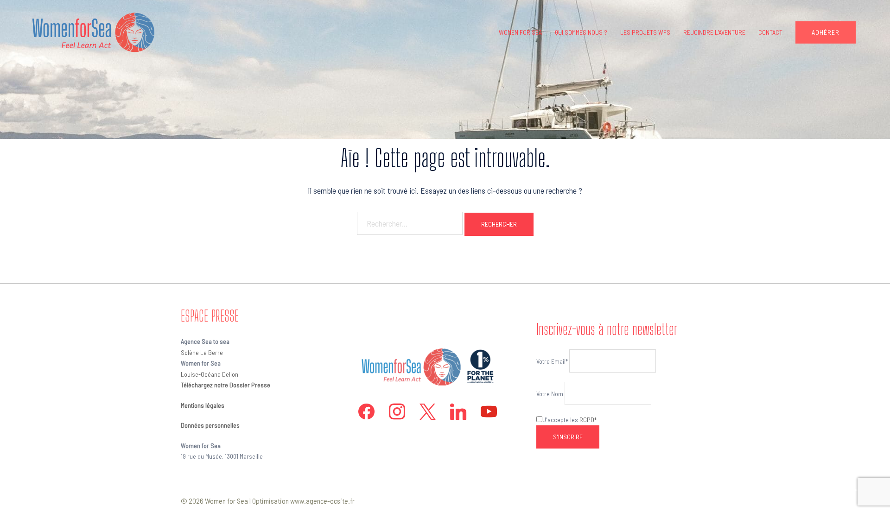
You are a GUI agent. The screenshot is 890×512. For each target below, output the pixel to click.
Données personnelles (210, 425)
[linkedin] (458, 411)
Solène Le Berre (202, 352)
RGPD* (588, 420)
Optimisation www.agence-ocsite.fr (303, 500)
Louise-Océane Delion (209, 374)
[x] (427, 411)
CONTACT (770, 32)
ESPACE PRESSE (210, 316)
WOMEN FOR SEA (520, 32)
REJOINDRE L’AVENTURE (714, 32)
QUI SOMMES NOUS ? (581, 32)
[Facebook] (366, 411)
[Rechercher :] (410, 223)
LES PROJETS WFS (645, 32)
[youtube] (489, 411)
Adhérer (825, 32)
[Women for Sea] (91, 31)
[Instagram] (397, 411)
